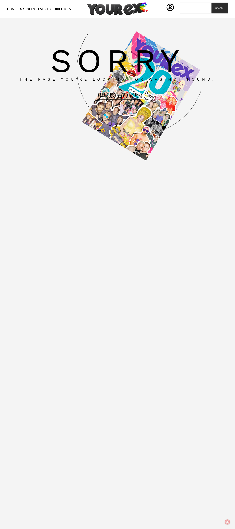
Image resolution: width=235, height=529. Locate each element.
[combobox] (196, 8)
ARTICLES (27, 9)
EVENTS (44, 9)
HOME (12, 9)
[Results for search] (196, 15)
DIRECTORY (62, 9)
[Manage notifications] (227, 522)
